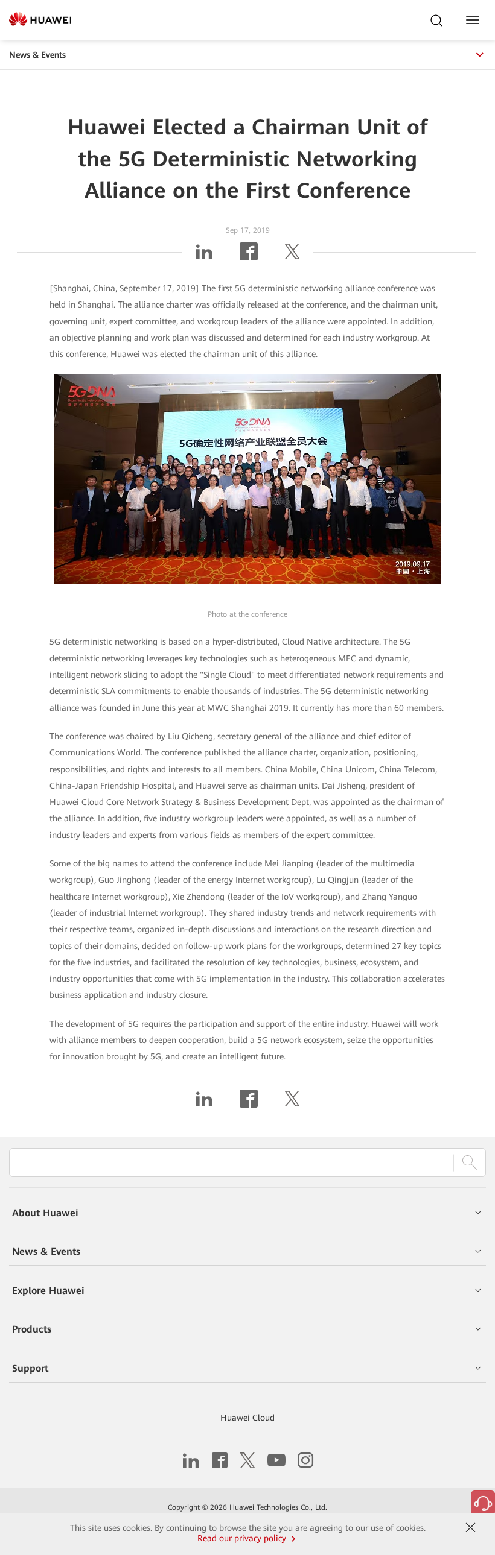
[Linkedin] (204, 256)
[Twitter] (292, 256)
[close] (470, 1528)
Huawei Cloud (247, 1417)
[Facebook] (249, 256)
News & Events (37, 55)
